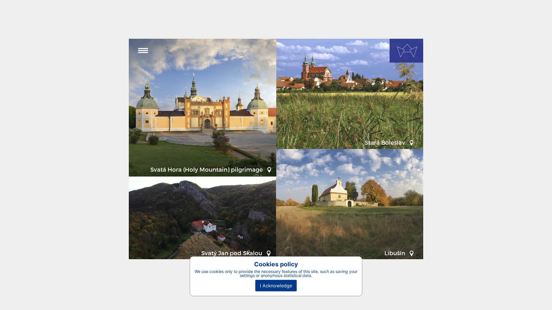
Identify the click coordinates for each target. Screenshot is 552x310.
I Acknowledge (276, 285)
